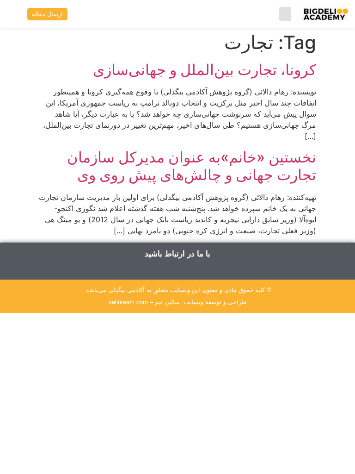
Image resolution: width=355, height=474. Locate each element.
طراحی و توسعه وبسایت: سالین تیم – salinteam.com (177, 302)
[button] (285, 14)
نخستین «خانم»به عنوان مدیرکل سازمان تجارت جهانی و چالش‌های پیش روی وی (191, 166)
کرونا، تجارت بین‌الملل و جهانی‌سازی (204, 70)
